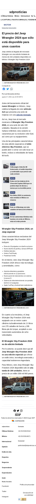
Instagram (5, 496)
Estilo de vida (6, 452)
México (16, 16)
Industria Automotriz (9, 28)
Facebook (5, 486)
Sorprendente (7, 467)
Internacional (25, 16)
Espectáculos (7, 473)
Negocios (5, 462)
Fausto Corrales (19, 20)
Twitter (4, 491)
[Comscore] (18, 420)
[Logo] (18, 12)
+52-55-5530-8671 (24, 436)
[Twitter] (8, 89)
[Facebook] (4, 89)
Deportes (5, 457)
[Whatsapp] (11, 89)
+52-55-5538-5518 (24, 431)
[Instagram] (21, 410)
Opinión (5, 447)
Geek (4, 478)
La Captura (5, 20)
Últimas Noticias (7, 16)
